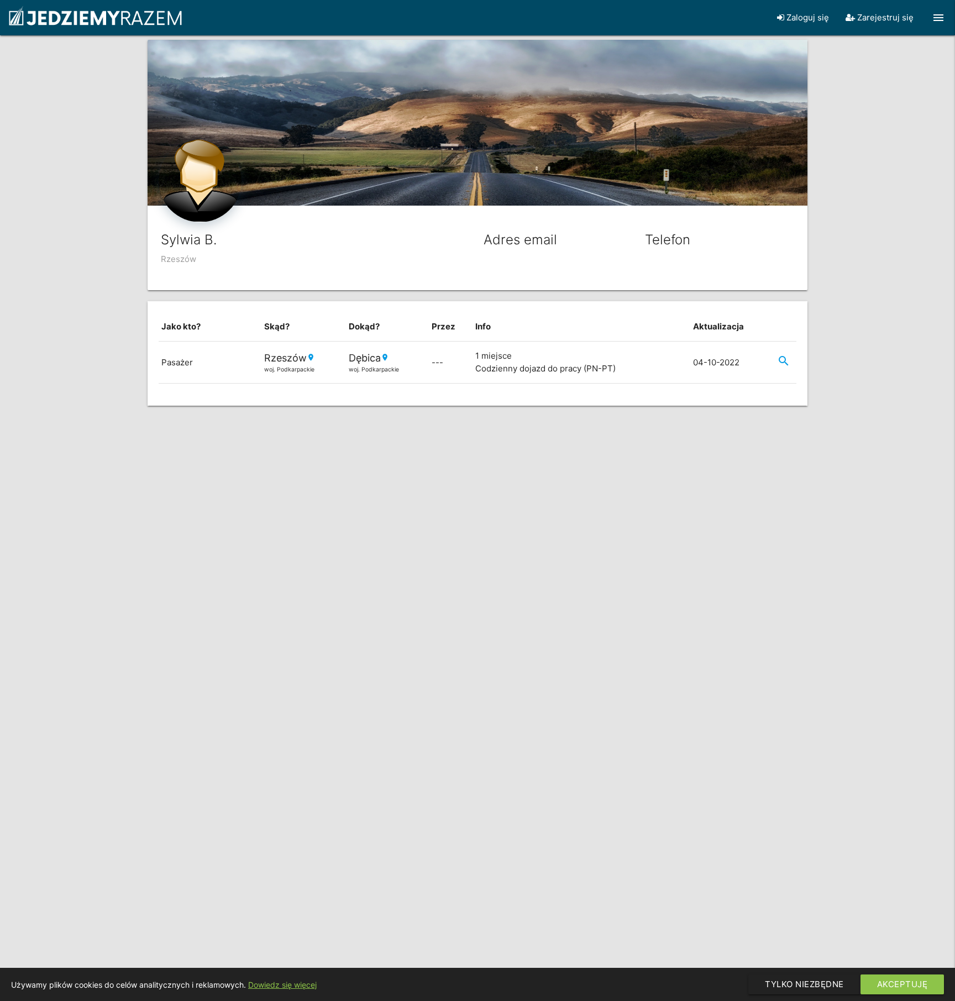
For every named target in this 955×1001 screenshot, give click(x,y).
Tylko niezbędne (804, 984)
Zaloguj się (806, 17)
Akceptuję (902, 984)
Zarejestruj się (884, 17)
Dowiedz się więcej (282, 984)
